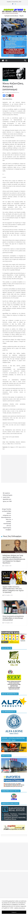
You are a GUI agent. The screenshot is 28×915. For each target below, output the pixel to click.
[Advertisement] (14, 469)
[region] (14, 906)
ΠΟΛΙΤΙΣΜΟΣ (5, 80)
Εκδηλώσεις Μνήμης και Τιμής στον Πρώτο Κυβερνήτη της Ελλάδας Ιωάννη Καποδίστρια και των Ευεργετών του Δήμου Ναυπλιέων (14, 559)
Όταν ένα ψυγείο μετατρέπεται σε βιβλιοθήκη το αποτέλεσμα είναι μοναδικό (13, 618)
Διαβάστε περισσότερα (19, 908)
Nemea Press (16, 92)
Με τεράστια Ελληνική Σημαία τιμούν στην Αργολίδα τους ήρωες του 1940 (7, 497)
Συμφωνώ (14, 912)
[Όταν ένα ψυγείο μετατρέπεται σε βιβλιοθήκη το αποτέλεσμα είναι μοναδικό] (14, 601)
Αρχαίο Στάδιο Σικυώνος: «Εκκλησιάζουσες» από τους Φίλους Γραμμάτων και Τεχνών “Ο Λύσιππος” (13, 589)
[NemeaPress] (3, 60)
